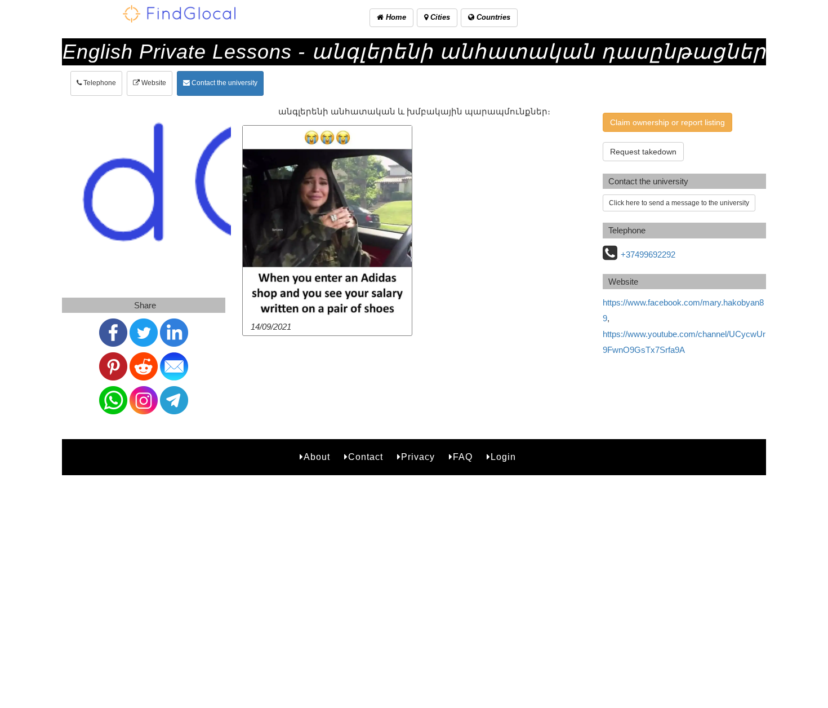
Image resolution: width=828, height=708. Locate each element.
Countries (492, 17)
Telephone (99, 83)
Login (503, 457)
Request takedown (643, 151)
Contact (365, 457)
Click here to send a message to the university (679, 203)
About (317, 457)
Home (395, 17)
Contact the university (223, 83)
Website (153, 83)
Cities (439, 17)
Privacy (418, 457)
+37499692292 (648, 254)
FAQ (463, 457)
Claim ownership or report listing (667, 122)
